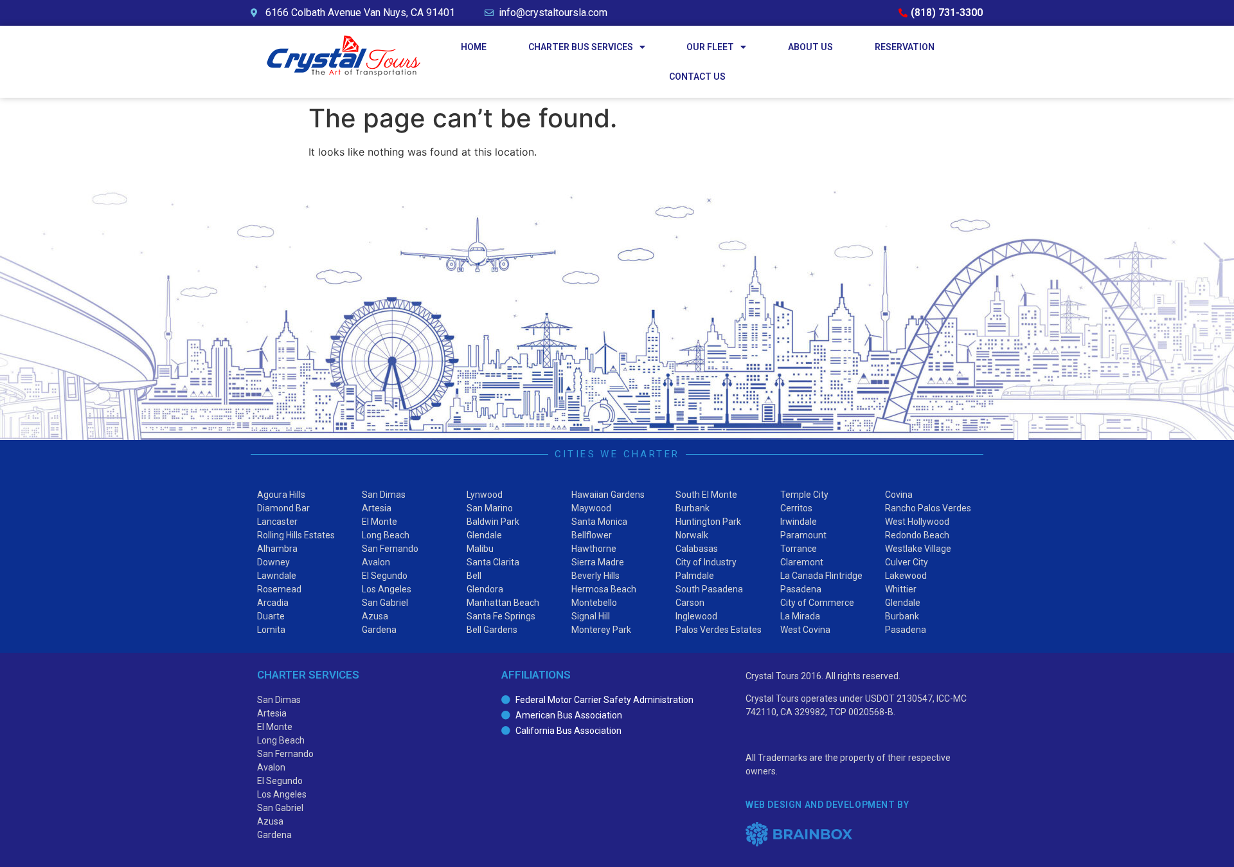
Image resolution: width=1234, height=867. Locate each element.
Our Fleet (710, 47)
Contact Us (697, 76)
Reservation (904, 47)
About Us (810, 47)
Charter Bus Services (580, 47)
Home (474, 47)
